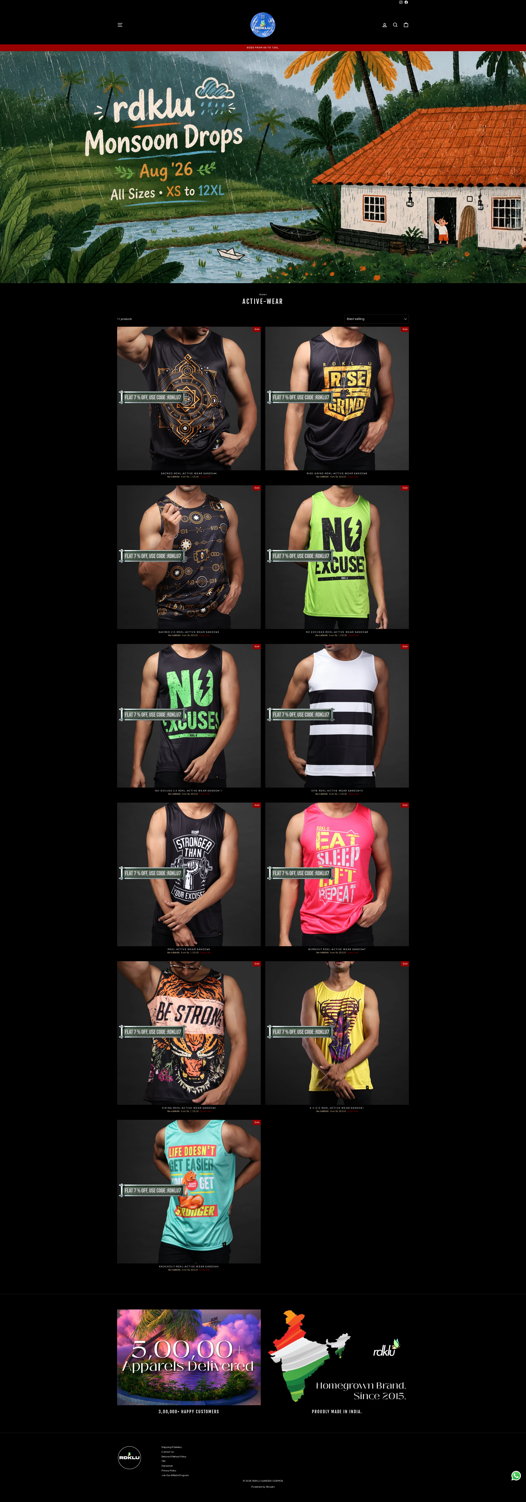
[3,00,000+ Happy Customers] (189, 1357)
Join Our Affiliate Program (175, 1475)
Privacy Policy (168, 1471)
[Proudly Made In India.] (337, 1357)
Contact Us (167, 1452)
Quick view (189, 466)
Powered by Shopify (263, 1487)
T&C (163, 1461)
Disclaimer (167, 1466)
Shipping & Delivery (171, 1447)
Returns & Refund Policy (173, 1457)
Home (262, 294)
